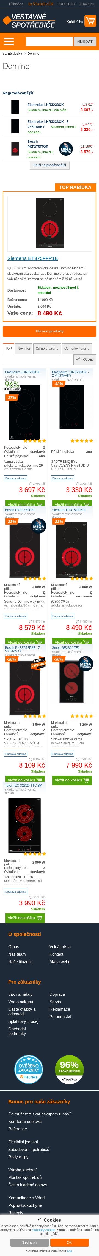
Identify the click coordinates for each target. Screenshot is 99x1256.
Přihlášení (16, 4)
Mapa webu (60, 961)
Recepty (15, 1212)
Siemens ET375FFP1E (32, 258)
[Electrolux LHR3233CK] (15, 113)
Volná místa (60, 946)
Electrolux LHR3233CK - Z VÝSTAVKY (70, 374)
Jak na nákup (20, 994)
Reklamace (60, 1009)
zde (69, 1251)
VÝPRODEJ (85, 360)
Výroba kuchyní (22, 1169)
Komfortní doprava (25, 1121)
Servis (55, 1001)
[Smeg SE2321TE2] (72, 703)
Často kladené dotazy (27, 1184)
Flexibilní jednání (23, 1142)
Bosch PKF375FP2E (20, 510)
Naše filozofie (20, 961)
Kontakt (56, 954)
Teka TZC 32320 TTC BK (23, 785)
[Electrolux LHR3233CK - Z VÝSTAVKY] (15, 132)
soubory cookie (43, 1230)
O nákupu (87, 4)
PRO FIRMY (66, 4)
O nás (13, 946)
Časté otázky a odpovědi (21, 1011)
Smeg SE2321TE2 (66, 648)
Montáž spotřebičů (25, 1177)
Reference (17, 1129)
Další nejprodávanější (49, 165)
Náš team (17, 954)
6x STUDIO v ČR (40, 4)
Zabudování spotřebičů (28, 1149)
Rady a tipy (18, 1156)
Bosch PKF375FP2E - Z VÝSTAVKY (22, 649)
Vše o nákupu (20, 1001)
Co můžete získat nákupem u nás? (39, 1114)
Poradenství (60, 1016)
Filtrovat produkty (50, 331)
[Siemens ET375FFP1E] (50, 247)
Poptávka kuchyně (25, 1205)
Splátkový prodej (23, 1021)
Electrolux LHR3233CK (46, 105)
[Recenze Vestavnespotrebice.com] (28, 1083)
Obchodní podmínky (17, 1031)
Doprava (57, 994)
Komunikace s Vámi (26, 1197)
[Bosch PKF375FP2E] (15, 155)
